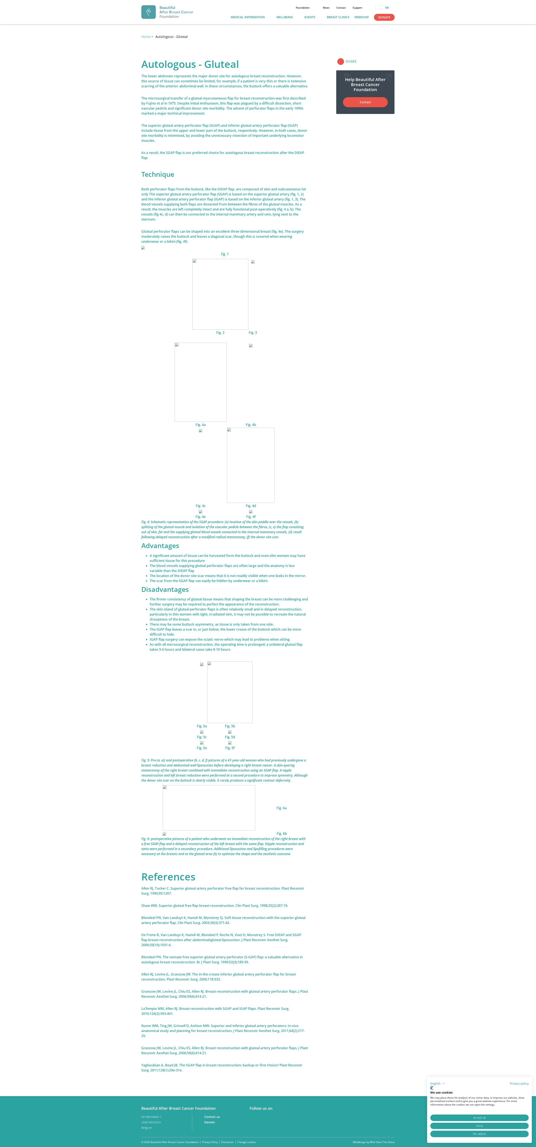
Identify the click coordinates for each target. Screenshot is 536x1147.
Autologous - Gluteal (171, 36)
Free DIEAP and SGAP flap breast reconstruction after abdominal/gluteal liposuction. (221, 937)
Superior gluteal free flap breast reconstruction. (197, 905)
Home (146, 36)
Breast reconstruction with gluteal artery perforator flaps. (251, 991)
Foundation (303, 7)
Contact (341, 7)
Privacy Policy (210, 1142)
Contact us (212, 1117)
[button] (437, 1083)
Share (351, 61)
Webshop (361, 17)
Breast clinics (338, 17)
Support (357, 7)
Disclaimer (227, 1142)
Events (309, 17)
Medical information (248, 17)
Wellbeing (284, 17)
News (326, 7)
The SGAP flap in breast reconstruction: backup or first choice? (229, 1065)
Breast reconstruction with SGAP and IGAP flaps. (218, 1008)
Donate (384, 17)
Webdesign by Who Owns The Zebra (374, 1142)
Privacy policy (519, 1083)
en (387, 7)
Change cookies (246, 1142)
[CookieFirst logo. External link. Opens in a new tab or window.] (431, 1088)
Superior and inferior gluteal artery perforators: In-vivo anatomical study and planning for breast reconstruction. (220, 1028)
